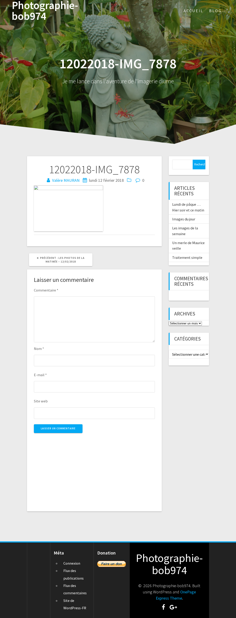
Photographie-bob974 (45, 11)
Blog (215, 10)
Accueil (193, 10)
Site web (41, 401)
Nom (39, 348)
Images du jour (183, 219)
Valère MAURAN (66, 180)
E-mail (40, 375)
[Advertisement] (94, 469)
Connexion (71, 563)
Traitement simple (187, 257)
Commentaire (46, 290)
